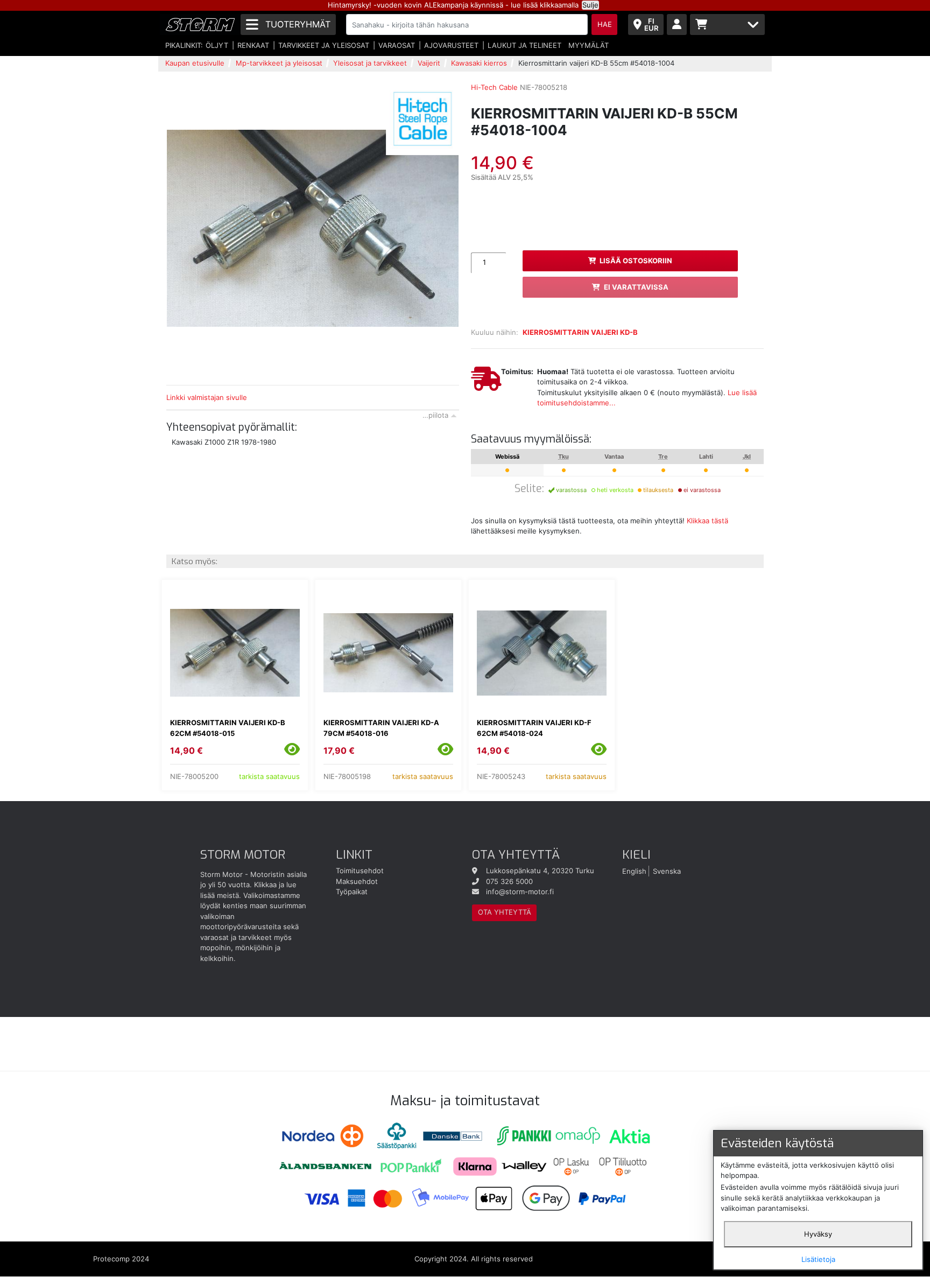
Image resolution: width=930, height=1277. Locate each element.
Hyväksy (818, 1234)
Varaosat (396, 45)
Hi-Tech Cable (494, 87)
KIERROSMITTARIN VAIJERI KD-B (580, 332)
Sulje (590, 5)
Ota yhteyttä (504, 912)
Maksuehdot (357, 881)
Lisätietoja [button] (818, 1259)
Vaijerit (429, 63)
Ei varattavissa (636, 287)
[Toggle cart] (727, 24)
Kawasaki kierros (479, 63)
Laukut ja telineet (524, 45)
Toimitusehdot (360, 870)
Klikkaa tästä (707, 520)
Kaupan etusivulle (194, 63)
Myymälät (588, 45)
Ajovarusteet (451, 45)
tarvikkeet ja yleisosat (323, 45)
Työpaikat (352, 891)
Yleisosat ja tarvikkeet (370, 63)
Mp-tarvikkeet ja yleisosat (279, 63)
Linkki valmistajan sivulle (206, 397)
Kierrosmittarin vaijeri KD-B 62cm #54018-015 (227, 728)
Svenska (667, 870)
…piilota (435, 415)
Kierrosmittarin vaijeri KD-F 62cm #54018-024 (534, 728)
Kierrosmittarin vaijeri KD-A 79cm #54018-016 (381, 728)
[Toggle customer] (677, 24)
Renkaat (253, 45)
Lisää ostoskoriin (636, 260)
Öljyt (217, 45)
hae (604, 24)
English (634, 870)
